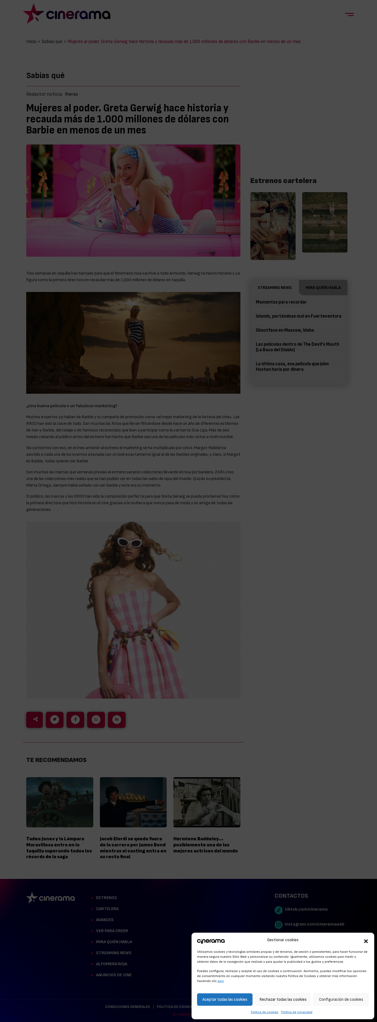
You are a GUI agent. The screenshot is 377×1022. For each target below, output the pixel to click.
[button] (366, 940)
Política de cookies (264, 1012)
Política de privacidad (296, 1012)
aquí (220, 981)
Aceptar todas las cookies (224, 999)
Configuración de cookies (341, 999)
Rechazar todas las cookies (283, 999)
